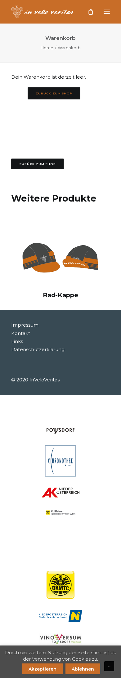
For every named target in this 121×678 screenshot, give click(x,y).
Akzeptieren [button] (42, 669)
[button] (106, 12)
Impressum (24, 325)
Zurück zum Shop (54, 93)
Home (47, 47)
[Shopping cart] (87, 12)
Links (17, 341)
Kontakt (20, 333)
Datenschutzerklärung (38, 349)
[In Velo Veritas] (42, 12)
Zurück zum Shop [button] (37, 164)
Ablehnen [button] (83, 669)
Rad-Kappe (60, 295)
